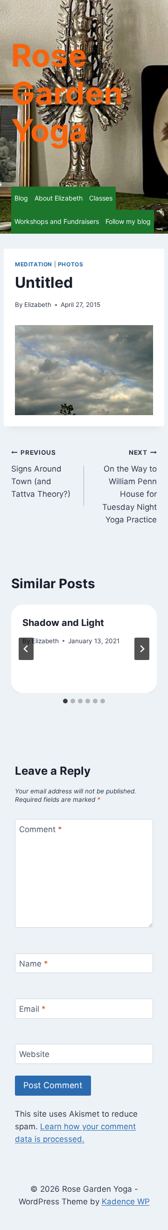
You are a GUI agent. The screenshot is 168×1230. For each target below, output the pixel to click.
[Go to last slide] (26, 649)
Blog (21, 198)
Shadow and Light (63, 622)
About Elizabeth (59, 198)
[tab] (65, 701)
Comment (40, 829)
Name (33, 963)
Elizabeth (37, 304)
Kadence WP (126, 1201)
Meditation (33, 264)
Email (32, 1009)
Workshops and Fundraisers (56, 221)
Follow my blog (128, 221)
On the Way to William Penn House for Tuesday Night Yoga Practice (129, 486)
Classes (100, 198)
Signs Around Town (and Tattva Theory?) (40, 474)
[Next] (141, 649)
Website (34, 1054)
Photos (71, 264)
